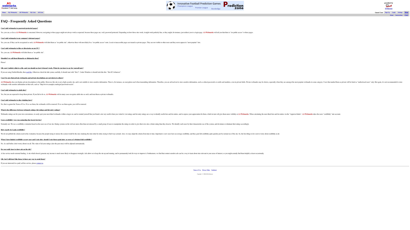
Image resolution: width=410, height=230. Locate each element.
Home (4, 12)
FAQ (406, 15)
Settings (400, 12)
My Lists (33, 12)
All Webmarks (23, 12)
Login (393, 12)
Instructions (399, 15)
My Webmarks (12, 12)
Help (406, 12)
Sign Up (387, 12)
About (391, 15)
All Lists (40, 12)
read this (29, 72)
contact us (39, 163)
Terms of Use (197, 170)
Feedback (214, 170)
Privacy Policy (206, 170)
